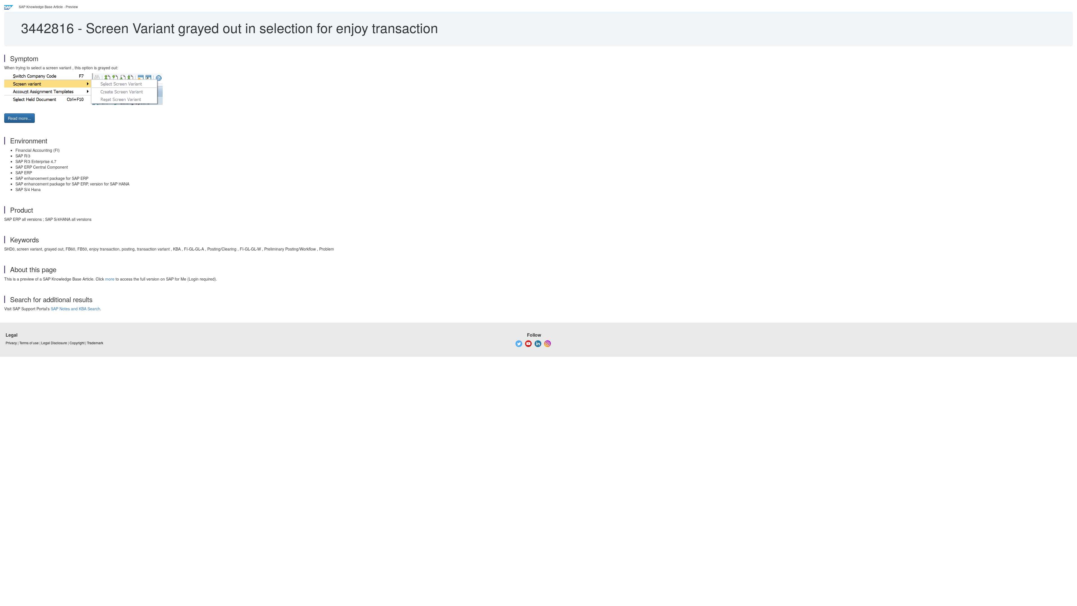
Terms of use (29, 342)
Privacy (11, 342)
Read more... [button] (19, 118)
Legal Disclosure (54, 342)
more (109, 279)
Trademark (95, 342)
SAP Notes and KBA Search (75, 308)
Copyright (77, 342)
